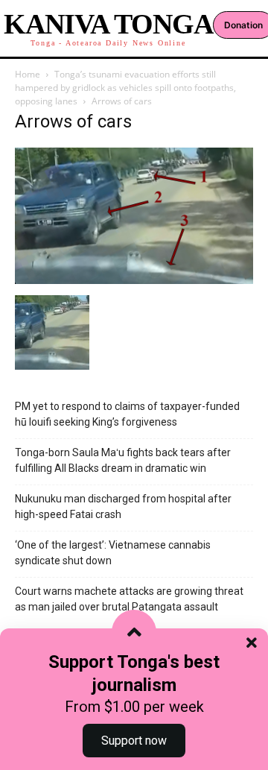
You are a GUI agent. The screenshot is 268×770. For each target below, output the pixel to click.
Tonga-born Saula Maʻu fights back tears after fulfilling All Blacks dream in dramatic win (123, 460)
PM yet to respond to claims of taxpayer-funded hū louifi (127, 414)
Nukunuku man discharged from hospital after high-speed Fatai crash (123, 506)
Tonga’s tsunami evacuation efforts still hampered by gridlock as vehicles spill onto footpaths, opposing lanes (125, 87)
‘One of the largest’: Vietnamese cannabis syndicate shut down (113, 553)
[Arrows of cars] (134, 280)
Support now (134, 740)
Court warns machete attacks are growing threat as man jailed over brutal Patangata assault (129, 599)
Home (27, 74)
